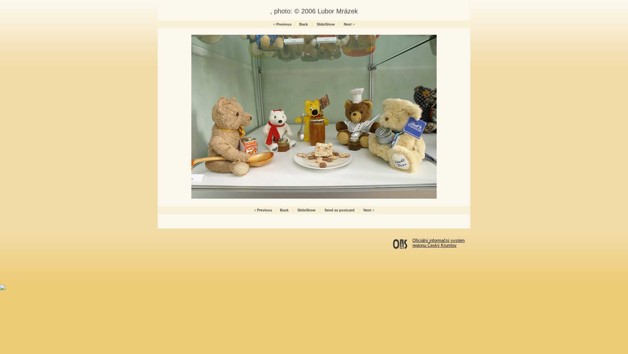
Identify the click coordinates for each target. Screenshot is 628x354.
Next (348, 24)
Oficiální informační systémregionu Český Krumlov (438, 243)
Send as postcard (339, 210)
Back (303, 24)
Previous (283, 24)
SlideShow (326, 24)
